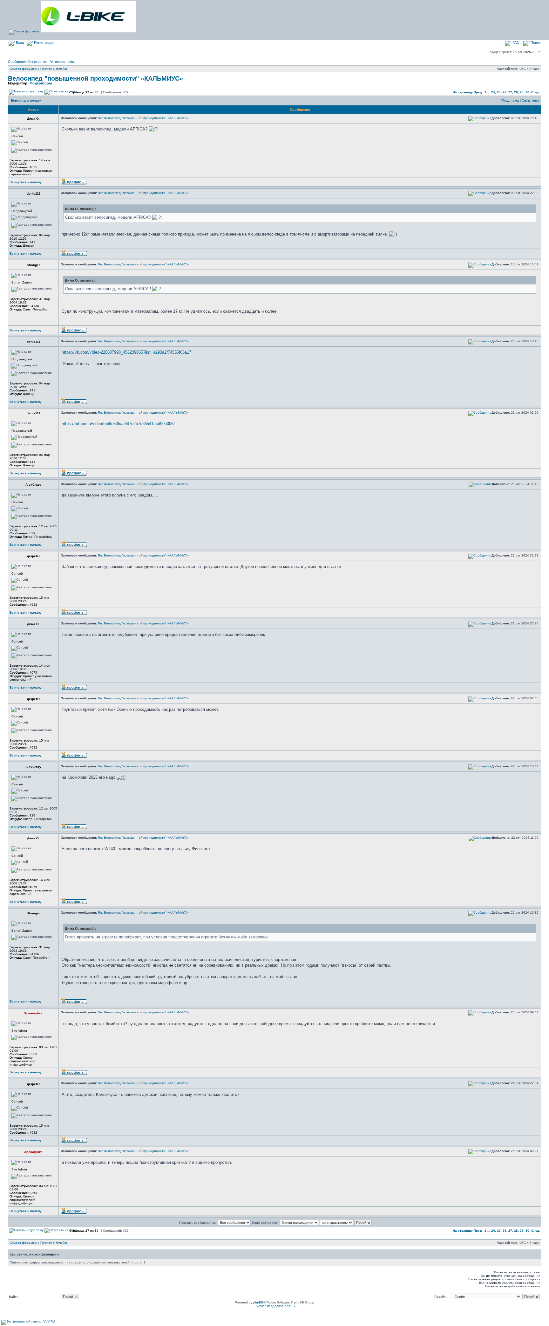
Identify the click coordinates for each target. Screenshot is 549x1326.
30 (527, 92)
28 (516, 92)
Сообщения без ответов (27, 61)
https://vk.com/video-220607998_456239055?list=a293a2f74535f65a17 (126, 352)
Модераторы (41, 83)
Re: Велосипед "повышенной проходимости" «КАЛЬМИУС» (143, 118)
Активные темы (62, 61)
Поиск (535, 42)
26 (504, 92)
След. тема (530, 100)
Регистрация (43, 42)
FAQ (515, 42)
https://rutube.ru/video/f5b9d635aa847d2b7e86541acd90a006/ (118, 423)
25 (499, 92)
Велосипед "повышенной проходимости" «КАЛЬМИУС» (95, 78)
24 (493, 92)
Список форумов (23, 68)
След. (535, 92)
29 (522, 92)
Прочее (46, 68)
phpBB (258, 1302)
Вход (19, 42)
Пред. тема (510, 100)
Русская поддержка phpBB (274, 1306)
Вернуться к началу (26, 182)
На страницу (463, 92)
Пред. (478, 92)
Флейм (61, 68)
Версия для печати (26, 100)
